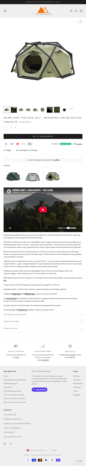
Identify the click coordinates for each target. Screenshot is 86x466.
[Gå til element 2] (14, 110)
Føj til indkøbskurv (43, 136)
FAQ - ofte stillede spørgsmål (14, 395)
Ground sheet (11, 298)
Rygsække (76, 395)
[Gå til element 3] (21, 110)
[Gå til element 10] (71, 109)
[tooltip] (13, 176)
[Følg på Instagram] (5, 444)
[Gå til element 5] (35, 110)
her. (5, 280)
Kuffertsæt (77, 380)
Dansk (54, 450)
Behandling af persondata (12, 391)
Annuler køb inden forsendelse (14, 398)
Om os (6, 376)
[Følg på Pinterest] (10, 444)
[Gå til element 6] (42, 110)
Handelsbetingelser (10, 384)
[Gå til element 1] (7, 110)
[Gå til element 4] (28, 110)
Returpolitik (8, 387)
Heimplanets (22, 310)
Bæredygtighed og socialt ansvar (15, 380)
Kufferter (76, 376)
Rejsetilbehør (77, 384)
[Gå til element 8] (57, 110)
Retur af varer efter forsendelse (15, 402)
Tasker (75, 391)
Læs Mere (56, 160)
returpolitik (45, 360)
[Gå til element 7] (50, 110)
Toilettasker (77, 387)
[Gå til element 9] (64, 110)
